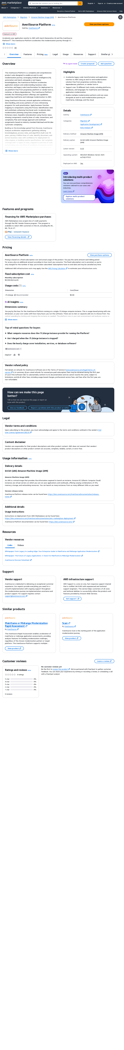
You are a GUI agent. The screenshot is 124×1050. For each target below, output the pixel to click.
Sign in (100, 3)
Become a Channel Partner (66, 11)
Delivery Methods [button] (29, 8)
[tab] (14, 54)
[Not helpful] (19, 355)
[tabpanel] (58, 555)
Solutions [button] (44, 8)
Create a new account (115, 3)
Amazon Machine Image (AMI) (91, 134)
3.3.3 (82, 149)
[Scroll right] (112, 54)
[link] (67, 17)
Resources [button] (56, 8)
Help (121, 11)
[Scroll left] (4, 54)
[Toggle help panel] (120, 17)
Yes (81, 163)
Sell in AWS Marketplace (86, 11)
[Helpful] (14, 355)
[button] (53, 25)
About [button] (3, 8)
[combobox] (53, 3)
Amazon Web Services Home (107, 11)
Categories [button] (15, 8)
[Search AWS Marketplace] (80, 3)
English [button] (90, 3)
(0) (15, 48)
